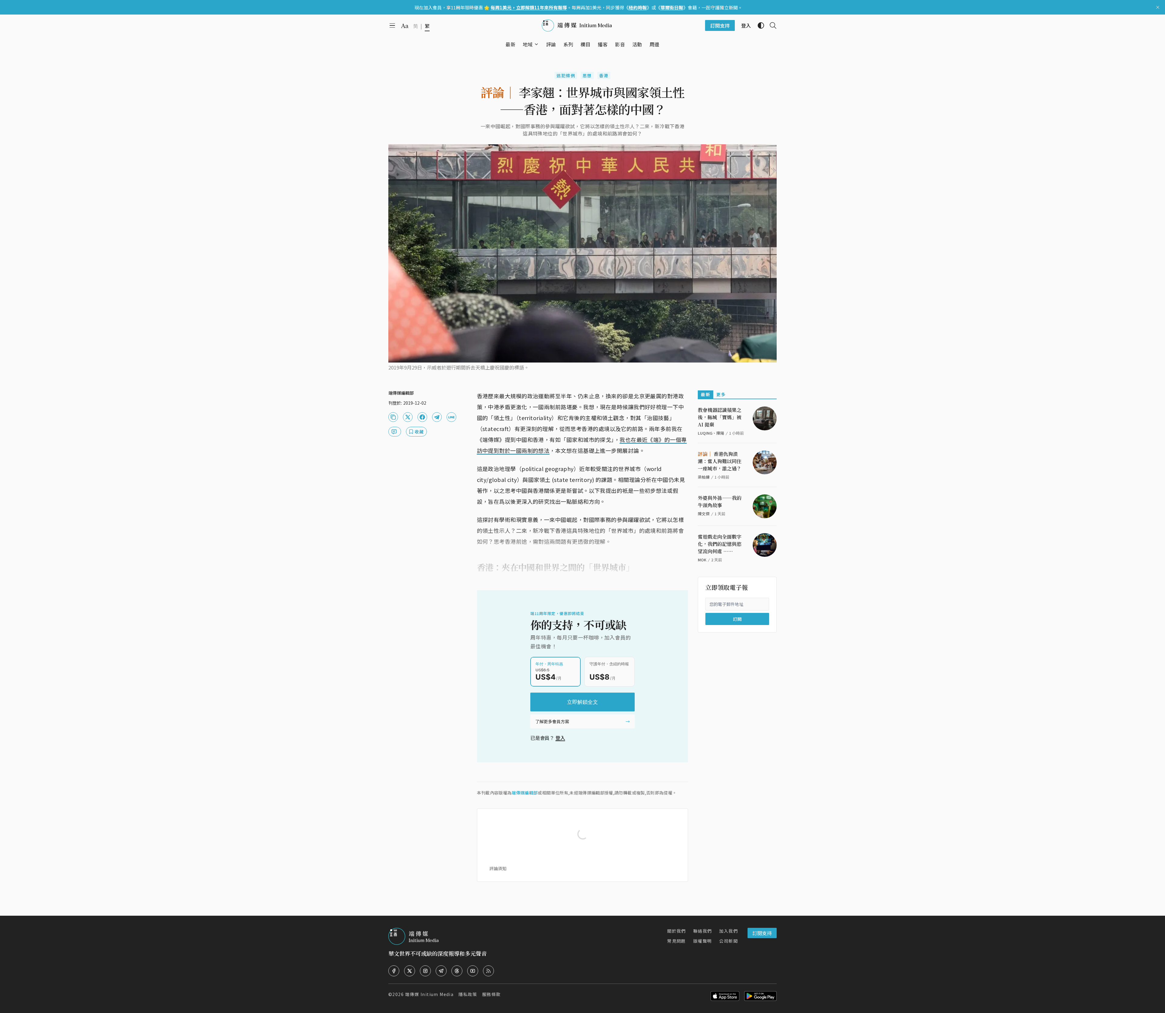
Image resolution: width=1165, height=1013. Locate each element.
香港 (604, 75)
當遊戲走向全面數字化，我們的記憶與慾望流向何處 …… (719, 544)
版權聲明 (702, 941)
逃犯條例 (565, 75)
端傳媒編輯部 (525, 793)
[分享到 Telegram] (437, 417)
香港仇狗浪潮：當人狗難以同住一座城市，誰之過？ (719, 461)
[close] (1158, 7)
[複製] (393, 417)
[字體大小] (404, 25)
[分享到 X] (408, 417)
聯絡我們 (702, 931)
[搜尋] (771, 25)
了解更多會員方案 (552, 721)
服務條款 (491, 994)
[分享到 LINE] (451, 417)
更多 (721, 394)
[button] (528, 44)
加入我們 (728, 931)
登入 (560, 737)
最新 (705, 394)
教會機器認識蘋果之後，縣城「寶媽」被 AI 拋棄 (719, 417)
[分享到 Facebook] (422, 417)
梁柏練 (704, 477)
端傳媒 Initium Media (429, 994)
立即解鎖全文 (582, 702)
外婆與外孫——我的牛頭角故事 (719, 501)
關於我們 (676, 931)
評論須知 (497, 868)
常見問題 (676, 941)
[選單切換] (536, 44)
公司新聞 (728, 941)
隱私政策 (467, 994)
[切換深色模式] (758, 25)
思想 (587, 75)
